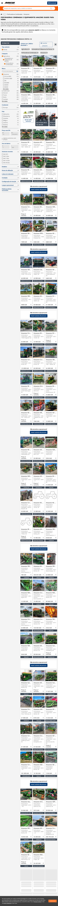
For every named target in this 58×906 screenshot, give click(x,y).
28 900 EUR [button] (37, 152)
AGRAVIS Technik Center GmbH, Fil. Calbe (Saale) (32, 281)
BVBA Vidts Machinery (26, 514)
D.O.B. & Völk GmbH (51, 181)
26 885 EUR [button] (49, 152)
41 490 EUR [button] (49, 305)
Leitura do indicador (7, 174)
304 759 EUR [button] (50, 837)
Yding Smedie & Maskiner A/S (40, 630)
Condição (4, 177)
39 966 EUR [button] (24, 810)
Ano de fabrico (6, 143)
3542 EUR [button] (24, 654)
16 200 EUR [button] (37, 837)
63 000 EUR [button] (24, 628)
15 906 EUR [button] (37, 538)
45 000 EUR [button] (49, 178)
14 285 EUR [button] (49, 77)
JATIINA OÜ (26, 720)
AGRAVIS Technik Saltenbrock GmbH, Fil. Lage (31, 540)
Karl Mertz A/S (51, 657)
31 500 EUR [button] (24, 77)
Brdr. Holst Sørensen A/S (38, 694)
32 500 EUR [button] (49, 511)
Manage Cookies (37, 901)
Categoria (4, 53)
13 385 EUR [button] (24, 395)
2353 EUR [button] (49, 458)
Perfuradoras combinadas (14, 14)
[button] (10, 43)
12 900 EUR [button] (37, 342)
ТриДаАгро (51, 577)
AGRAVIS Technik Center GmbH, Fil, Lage (42, 514)
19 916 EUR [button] (24, 890)
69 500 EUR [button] (37, 368)
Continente (5, 105)
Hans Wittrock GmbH (39, 181)
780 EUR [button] (23, 575)
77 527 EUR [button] (49, 691)
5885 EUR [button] (49, 242)
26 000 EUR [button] (24, 342)
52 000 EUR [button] (49, 575)
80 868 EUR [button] (49, 601)
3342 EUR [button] (49, 628)
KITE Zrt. (26, 866)
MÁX (12, 132)
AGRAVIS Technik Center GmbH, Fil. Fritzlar (30, 79)
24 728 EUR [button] (49, 863)
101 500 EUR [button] (25, 773)
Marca (3, 68)
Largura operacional (8, 185)
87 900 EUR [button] (49, 103)
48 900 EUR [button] (24, 278)
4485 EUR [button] (49, 278)
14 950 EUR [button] (49, 485)
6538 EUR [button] (49, 538)
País (3, 111)
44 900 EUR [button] (49, 368)
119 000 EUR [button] (25, 368)
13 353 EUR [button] (49, 718)
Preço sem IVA (6, 130)
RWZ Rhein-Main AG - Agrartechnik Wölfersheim (31, 424)
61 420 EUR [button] (24, 747)
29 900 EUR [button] (37, 458)
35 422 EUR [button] (37, 863)
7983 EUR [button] (36, 421)
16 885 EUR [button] (49, 395)
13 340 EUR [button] (24, 601)
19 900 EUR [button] (24, 152)
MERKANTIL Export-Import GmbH (28, 344)
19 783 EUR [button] (37, 773)
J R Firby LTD (26, 487)
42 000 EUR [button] (37, 278)
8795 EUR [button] (36, 718)
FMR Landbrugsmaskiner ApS (27, 749)
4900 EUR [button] (24, 305)
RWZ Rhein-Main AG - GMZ (39, 461)
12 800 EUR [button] (49, 421)
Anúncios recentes (7, 151)
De (2, 145)
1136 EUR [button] (49, 773)
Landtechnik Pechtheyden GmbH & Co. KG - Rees (44, 344)
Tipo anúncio (5, 47)
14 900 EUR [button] (37, 178)
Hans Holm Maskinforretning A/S (40, 866)
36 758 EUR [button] (37, 890)
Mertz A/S (39, 577)
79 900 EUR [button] (37, 601)
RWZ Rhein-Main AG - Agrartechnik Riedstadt (43, 397)
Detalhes (4, 166)
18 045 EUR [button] (24, 837)
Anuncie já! (53, 3)
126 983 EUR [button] (37, 628)
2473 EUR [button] (36, 810)
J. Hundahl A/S (26, 892)
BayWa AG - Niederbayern (51, 218)
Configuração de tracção (9, 181)
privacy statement (7, 903)
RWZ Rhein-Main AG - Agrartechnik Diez (42, 281)
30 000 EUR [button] (24, 511)
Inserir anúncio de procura (38, 189)
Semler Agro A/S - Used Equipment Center (30, 813)
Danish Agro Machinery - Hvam (40, 749)
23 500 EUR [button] (37, 103)
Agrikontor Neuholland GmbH (40, 106)
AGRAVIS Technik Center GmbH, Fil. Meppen (31, 154)
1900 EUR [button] (24, 242)
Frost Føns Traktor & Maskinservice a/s (42, 813)
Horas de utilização (7, 170)
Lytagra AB (51, 540)
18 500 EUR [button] (24, 103)
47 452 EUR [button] (37, 747)
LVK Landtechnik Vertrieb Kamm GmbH (42, 79)
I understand (53, 901)
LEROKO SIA (38, 839)
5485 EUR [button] (36, 242)
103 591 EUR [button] (37, 575)
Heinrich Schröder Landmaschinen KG (41, 244)
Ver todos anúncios (29, 120)
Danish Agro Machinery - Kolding (40, 540)
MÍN (3, 132)
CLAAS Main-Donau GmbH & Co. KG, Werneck (31, 307)
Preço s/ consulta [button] (23, 214)
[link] (26, 61)
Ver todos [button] (6, 89)
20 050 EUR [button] (37, 654)
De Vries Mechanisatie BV (51, 749)
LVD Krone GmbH (39, 154)
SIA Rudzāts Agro (26, 776)
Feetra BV (51, 487)
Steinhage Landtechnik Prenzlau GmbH (30, 218)
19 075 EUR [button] (37, 77)
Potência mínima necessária (6, 189)
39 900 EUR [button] (37, 215)
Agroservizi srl (39, 487)
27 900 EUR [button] (24, 718)
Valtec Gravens (26, 604)
